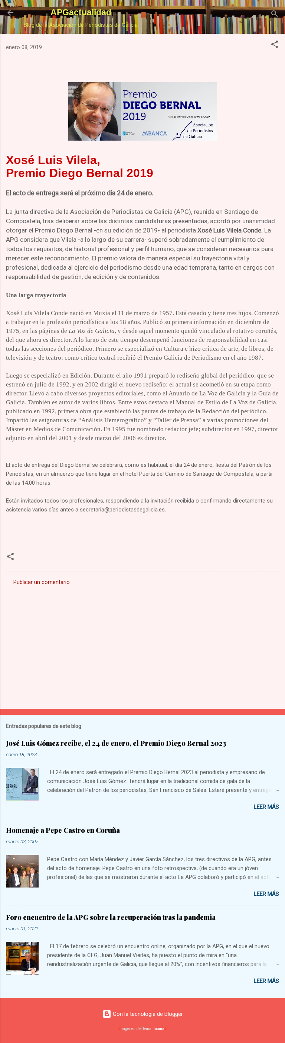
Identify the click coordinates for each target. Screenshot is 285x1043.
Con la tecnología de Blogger (147, 1014)
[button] (274, 45)
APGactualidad (80, 12)
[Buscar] (274, 15)
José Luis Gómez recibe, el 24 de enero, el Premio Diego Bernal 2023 (116, 743)
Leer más (266, 806)
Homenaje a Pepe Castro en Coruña (63, 830)
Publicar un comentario (41, 582)
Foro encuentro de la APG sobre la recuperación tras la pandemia (111, 917)
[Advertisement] (142, 645)
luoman (160, 1028)
